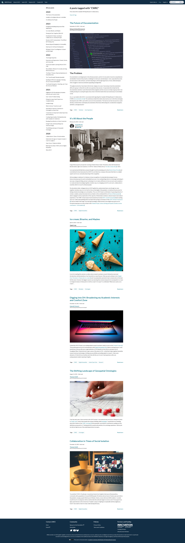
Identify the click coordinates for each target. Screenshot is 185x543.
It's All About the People (51, 20)
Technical (81, 110)
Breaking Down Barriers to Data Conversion (56, 121)
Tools (46, 2)
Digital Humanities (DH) (101, 347)
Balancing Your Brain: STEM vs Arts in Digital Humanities (56, 146)
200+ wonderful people (108, 197)
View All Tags (73, 15)
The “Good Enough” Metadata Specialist (55, 77)
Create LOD (40, 2)
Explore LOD (32, 2)
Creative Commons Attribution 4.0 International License (102, 539)
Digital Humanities (83, 210)
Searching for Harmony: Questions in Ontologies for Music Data (54, 109)
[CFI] (125, 527)
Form (47, 525)
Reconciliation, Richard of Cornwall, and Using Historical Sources (56, 69)
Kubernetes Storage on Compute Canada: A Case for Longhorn (56, 139)
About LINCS (16, 2)
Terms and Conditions (99, 527)
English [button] (164, 2)
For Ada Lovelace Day (111, 166)
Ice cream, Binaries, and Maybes (53, 30)
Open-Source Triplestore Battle (53, 143)
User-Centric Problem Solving (53, 96)
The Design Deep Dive (51, 57)
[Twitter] (71, 531)
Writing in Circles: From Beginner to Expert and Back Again (56, 50)
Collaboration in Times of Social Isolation (55, 136)
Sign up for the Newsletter (76, 525)
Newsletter (72, 527)
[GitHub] (75, 127)
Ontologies (87, 289)
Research (101, 362)
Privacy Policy (97, 525)
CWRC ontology (86, 423)
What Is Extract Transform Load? (53, 106)
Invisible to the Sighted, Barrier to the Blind (56, 17)
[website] (80, 127)
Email (47, 527)
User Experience (88, 110)
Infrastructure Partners (123, 531)
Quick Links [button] (153, 2)
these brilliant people (114, 194)
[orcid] (78, 127)
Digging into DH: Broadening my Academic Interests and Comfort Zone (55, 93)
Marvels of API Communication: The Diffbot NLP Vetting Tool (56, 41)
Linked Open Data (93, 362)
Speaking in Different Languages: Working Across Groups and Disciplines (55, 80)
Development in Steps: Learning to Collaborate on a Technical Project (54, 36)
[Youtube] (74, 531)
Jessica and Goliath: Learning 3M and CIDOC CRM (56, 65)
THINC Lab (74, 421)
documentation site (79, 98)
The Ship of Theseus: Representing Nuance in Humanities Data (56, 74)
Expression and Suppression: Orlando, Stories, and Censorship (56, 61)
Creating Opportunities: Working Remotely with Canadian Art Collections (56, 117)
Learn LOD (24, 2)
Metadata (81, 289)
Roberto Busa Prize (114, 170)
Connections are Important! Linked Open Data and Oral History (56, 113)
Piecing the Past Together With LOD (54, 33)
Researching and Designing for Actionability (56, 44)
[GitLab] (77, 531)
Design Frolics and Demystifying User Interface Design (54, 124)
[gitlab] (77, 127)
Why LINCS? (49, 150)
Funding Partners (122, 529)
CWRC (75, 110)
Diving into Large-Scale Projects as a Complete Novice (54, 100)
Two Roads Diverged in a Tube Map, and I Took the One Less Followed (56, 84)
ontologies (104, 421)
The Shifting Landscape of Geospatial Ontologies (54, 128)
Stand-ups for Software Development (55, 46)
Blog (160, 2)
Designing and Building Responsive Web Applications (55, 27)
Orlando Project (117, 345)
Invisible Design (49, 103)
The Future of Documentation (53, 14)
